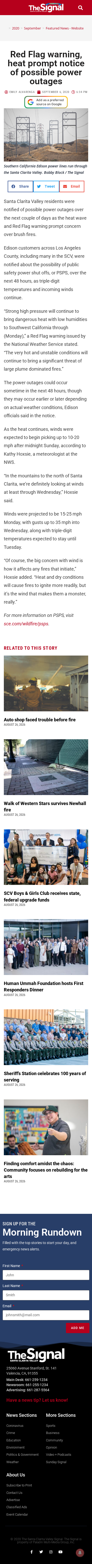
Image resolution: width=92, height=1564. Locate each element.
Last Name (12, 1286)
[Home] (6, 28)
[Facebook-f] (31, 1552)
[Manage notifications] (80, 1553)
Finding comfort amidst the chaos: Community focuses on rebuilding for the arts (46, 1170)
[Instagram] (51, 1552)
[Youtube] (60, 1552)
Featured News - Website (65, 28)
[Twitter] (41, 1552)
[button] (11, 7)
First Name (12, 1266)
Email (7, 1306)
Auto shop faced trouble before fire (40, 719)
